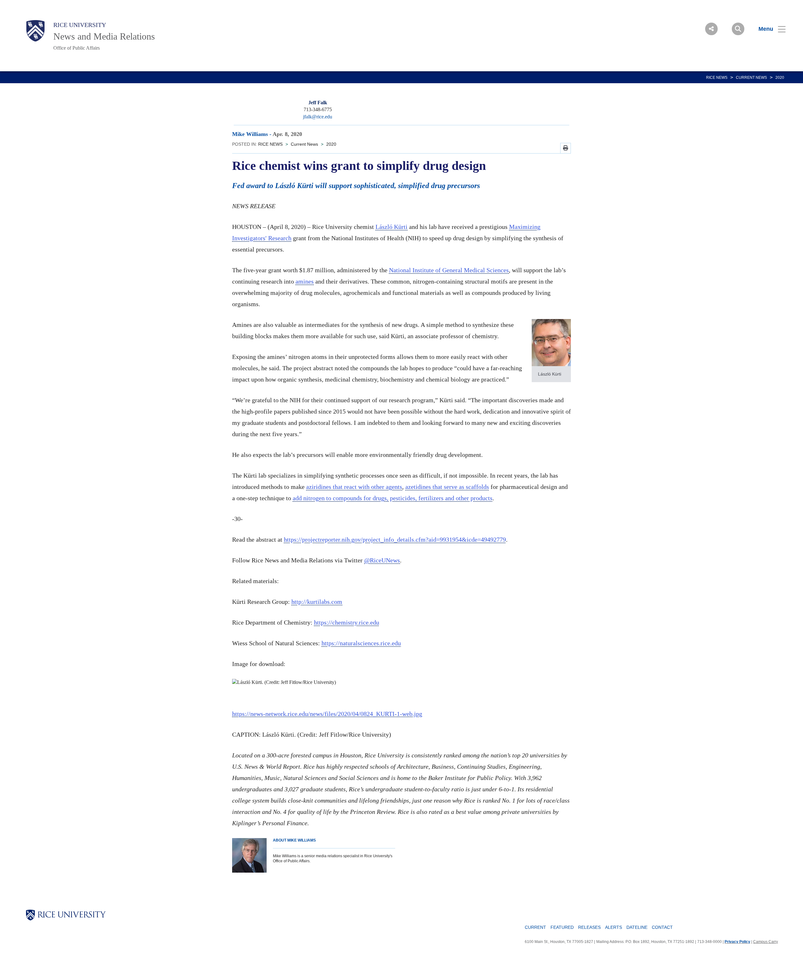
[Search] (738, 29)
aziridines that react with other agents (354, 486)
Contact (662, 927)
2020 (779, 77)
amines (304, 281)
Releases (589, 927)
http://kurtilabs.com (316, 601)
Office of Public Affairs (76, 48)
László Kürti (391, 226)
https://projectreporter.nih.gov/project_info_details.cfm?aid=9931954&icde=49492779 (395, 539)
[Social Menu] (711, 29)
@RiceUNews (382, 560)
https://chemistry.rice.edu (346, 622)
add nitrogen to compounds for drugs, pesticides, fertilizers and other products (392, 498)
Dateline (636, 927)
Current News (751, 77)
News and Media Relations (104, 36)
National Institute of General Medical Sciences (449, 270)
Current (535, 927)
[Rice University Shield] (35, 31)
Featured (562, 927)
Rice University (79, 24)
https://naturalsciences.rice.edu (361, 643)
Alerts (613, 927)
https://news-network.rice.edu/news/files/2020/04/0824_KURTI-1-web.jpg (327, 713)
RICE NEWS (716, 77)
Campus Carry (765, 942)
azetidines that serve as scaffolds (447, 486)
